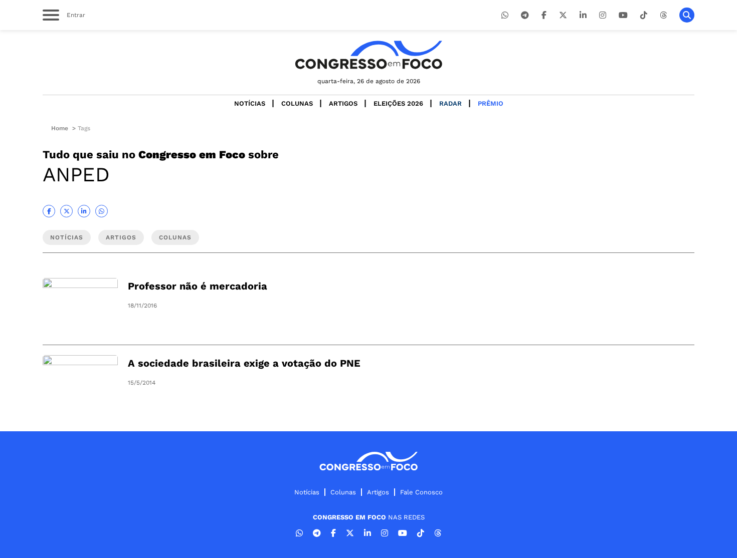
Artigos (343, 103)
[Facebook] (543, 15)
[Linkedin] (583, 15)
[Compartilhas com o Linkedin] (84, 211)
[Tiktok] (643, 15)
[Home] (368, 55)
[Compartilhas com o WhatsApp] (101, 211)
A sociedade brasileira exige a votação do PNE (244, 363)
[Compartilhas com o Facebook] (49, 211)
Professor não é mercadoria (197, 286)
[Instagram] (602, 15)
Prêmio (490, 103)
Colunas (297, 103)
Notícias (249, 103)
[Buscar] (686, 15)
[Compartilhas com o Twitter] (66, 211)
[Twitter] (563, 15)
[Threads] (663, 15)
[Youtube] (623, 15)
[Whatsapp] (504, 15)
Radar (450, 103)
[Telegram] (525, 15)
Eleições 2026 (398, 103)
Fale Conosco (421, 492)
